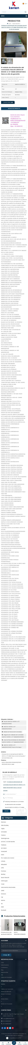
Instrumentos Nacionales (8, 887)
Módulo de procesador (6, 1004)
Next (25, 926)
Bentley (3, 874)
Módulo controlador (6, 994)
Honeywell (4, 851)
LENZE (2, 891)
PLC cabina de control (7, 858)
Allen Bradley (5, 825)
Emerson (3, 894)
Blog (2, 970)
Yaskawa (3, 845)
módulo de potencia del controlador (13, 732)
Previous (0, 926)
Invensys (3, 871)
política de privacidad (6, 977)
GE (2, 904)
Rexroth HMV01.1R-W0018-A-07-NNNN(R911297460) (11, 723)
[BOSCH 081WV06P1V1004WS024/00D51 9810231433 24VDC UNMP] (19, 925)
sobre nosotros (5, 965)
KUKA (2, 855)
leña (2, 868)
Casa (9, 24)
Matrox (3, 900)
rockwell (3, 910)
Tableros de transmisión (7, 989)
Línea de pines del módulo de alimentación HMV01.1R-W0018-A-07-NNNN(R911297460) (13, 741)
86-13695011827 (7, 1021)
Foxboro (3, 835)
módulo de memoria (6, 991)
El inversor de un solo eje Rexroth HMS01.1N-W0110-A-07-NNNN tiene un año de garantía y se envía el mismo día (13, 756)
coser (2, 884)
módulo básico (4, 999)
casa (2, 962)
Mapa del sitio (4, 972)
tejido (3, 829)
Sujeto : (14, 786)
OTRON (3, 861)
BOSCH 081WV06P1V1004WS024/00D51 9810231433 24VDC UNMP (11, 763)
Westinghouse (5, 838)
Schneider (4, 832)
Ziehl (2, 907)
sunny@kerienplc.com (8, 1018)
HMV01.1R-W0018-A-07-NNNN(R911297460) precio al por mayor (11, 746)
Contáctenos (7, 102)
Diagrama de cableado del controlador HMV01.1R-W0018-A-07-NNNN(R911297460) (13, 736)
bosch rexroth (16, 24)
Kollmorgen (4, 881)
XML (2, 975)
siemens (3, 822)
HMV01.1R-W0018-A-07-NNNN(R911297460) (9, 728)
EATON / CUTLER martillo (8, 842)
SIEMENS (3, 984)
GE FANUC (4, 848)
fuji (2, 897)
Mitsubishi (4, 864)
